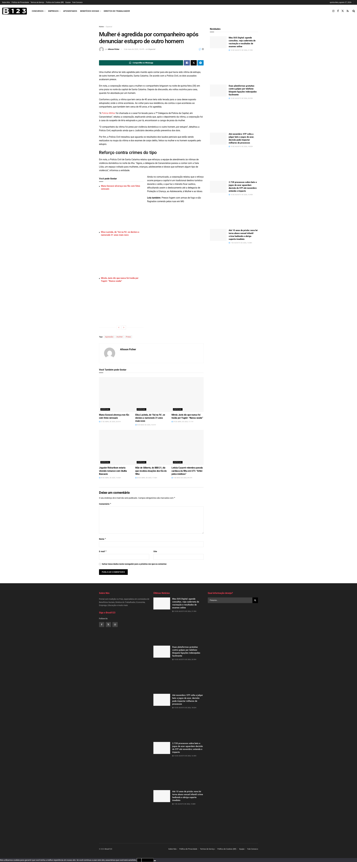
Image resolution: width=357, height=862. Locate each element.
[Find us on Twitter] (342, 11)
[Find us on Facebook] (338, 11)
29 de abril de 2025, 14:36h (110, 478)
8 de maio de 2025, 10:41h (146, 425)
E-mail (103, 551)
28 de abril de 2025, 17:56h (147, 478)
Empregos (53, 11)
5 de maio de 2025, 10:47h (134, 49)
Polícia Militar (108, 113)
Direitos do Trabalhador (117, 11)
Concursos (38, 11)
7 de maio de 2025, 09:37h (182, 478)
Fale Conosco (77, 2)
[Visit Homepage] (14, 11)
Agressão (109, 337)
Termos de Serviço (37, 2)
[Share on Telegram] (200, 62)
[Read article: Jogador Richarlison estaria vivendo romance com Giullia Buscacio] (123, 447)
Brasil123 (108, 849)
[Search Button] (354, 11)
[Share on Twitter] (194, 62)
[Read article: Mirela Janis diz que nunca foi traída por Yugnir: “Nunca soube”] (196, 394)
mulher (120, 337)
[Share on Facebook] (187, 62)
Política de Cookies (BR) (55, 2)
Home (101, 27)
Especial (109, 27)
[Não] (155, 860)
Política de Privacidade (20, 2)
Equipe (68, 2)
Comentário (105, 504)
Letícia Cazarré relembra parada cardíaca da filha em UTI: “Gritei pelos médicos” (187, 470)
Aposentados (70, 11)
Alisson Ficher (113, 49)
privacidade (148, 860)
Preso (128, 337)
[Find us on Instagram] (333, 11)
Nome (102, 539)
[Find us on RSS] (348, 11)
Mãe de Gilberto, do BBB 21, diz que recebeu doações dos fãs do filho (151, 470)
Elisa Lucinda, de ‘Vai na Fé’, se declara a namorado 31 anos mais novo (150, 417)
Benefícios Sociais (89, 11)
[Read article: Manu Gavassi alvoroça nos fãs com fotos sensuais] (123, 394)
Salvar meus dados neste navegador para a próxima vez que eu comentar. (134, 564)
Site (155, 551)
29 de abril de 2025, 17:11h (183, 422)
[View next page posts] (124, 327)
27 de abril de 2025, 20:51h (110, 422)
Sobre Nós (6, 2)
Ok (139, 860)
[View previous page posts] (119, 327)
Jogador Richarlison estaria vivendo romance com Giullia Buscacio (113, 470)
